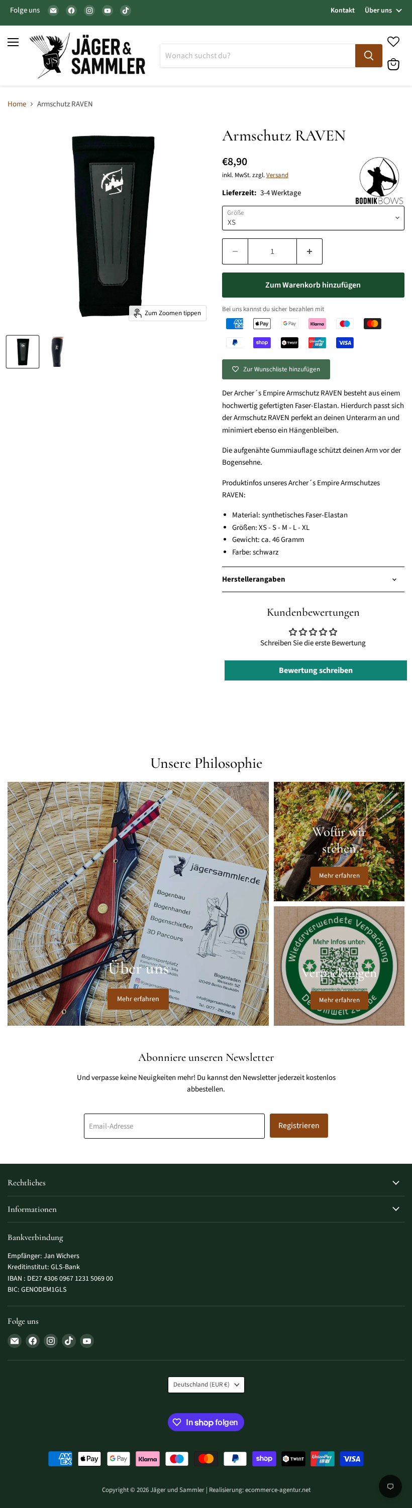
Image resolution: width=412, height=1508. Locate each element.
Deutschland (201, 1384)
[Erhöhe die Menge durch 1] (310, 251)
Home (17, 104)
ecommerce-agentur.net (278, 1489)
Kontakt (343, 10)
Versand (277, 175)
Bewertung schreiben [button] (316, 670)
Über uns (378, 10)
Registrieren (299, 1125)
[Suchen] (368, 55)
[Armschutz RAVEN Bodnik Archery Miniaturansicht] (23, 352)
